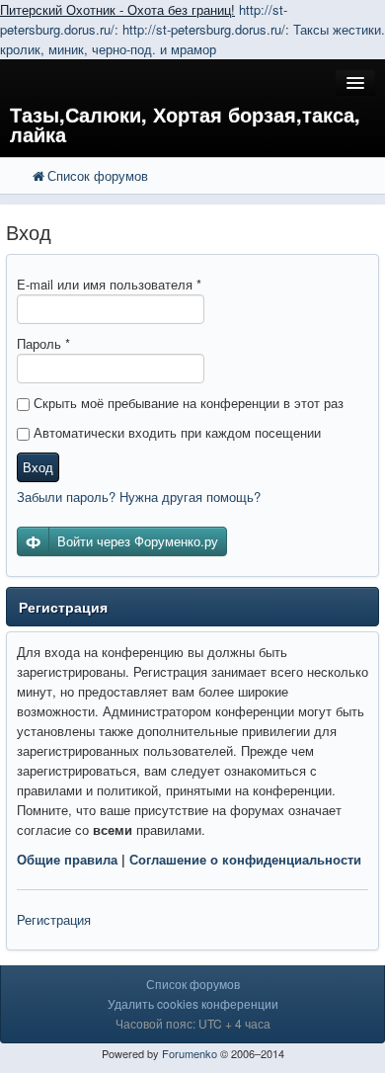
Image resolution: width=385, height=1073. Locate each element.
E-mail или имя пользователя (109, 284)
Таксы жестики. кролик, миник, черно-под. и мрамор (192, 39)
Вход (38, 466)
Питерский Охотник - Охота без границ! (117, 9)
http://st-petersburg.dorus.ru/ (203, 29)
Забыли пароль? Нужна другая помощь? (139, 496)
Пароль (43, 343)
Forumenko (189, 1053)
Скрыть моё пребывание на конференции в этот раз (187, 402)
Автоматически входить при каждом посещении (175, 432)
